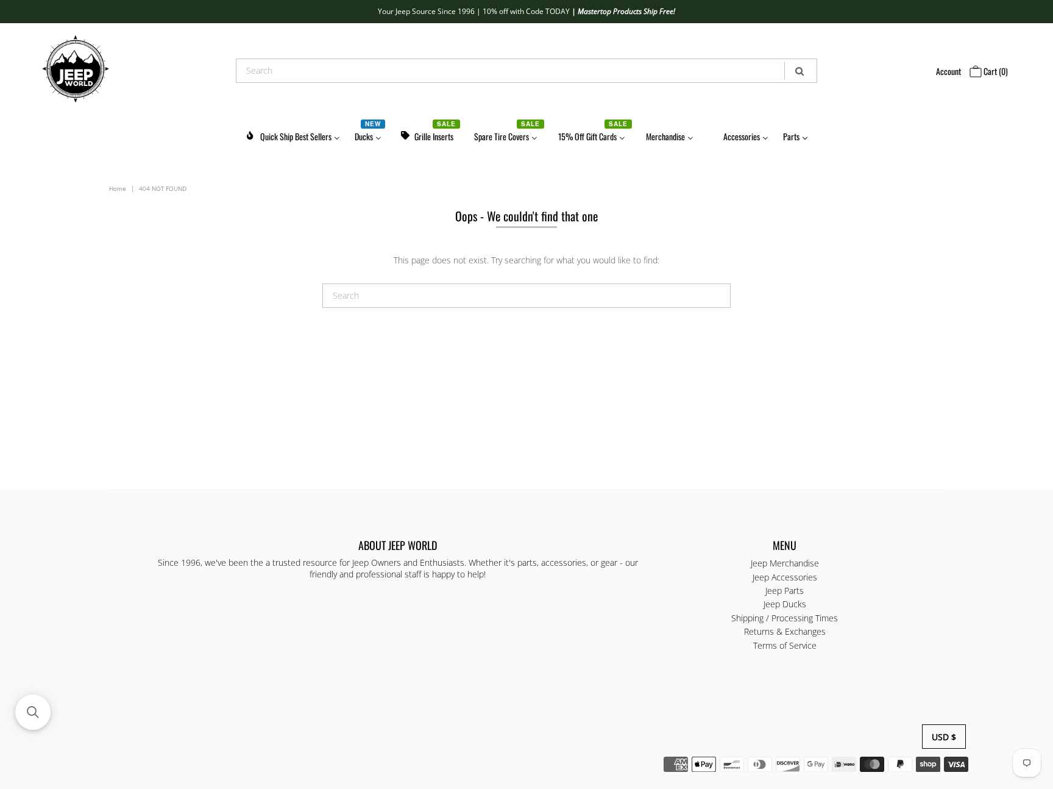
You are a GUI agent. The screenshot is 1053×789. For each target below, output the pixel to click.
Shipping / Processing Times (784, 618)
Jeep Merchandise (785, 563)
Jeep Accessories (785, 577)
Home (117, 188)
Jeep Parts (784, 590)
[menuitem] (292, 134)
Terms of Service (785, 645)
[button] (33, 712)
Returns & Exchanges (785, 631)
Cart (995, 71)
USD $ (944, 737)
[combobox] (526, 71)
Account (948, 71)
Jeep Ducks (785, 604)
